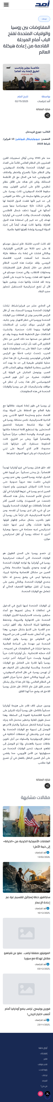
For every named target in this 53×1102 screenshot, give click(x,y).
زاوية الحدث (43, 1070)
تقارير (45, 1059)
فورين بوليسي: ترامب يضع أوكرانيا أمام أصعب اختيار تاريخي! (27, 1011)
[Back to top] (47, 1096)
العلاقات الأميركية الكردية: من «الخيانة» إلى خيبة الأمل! (26, 844)
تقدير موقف (42, 1064)
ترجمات (44, 1075)
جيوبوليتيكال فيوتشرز (27, 138)
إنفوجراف (43, 1053)
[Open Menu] (6, 4)
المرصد (44, 1081)
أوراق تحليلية (43, 1048)
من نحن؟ (44, 1086)
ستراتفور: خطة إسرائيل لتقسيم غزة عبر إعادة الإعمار (28, 899)
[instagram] (40, 1093)
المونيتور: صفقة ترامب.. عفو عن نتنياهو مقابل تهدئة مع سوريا (27, 955)
